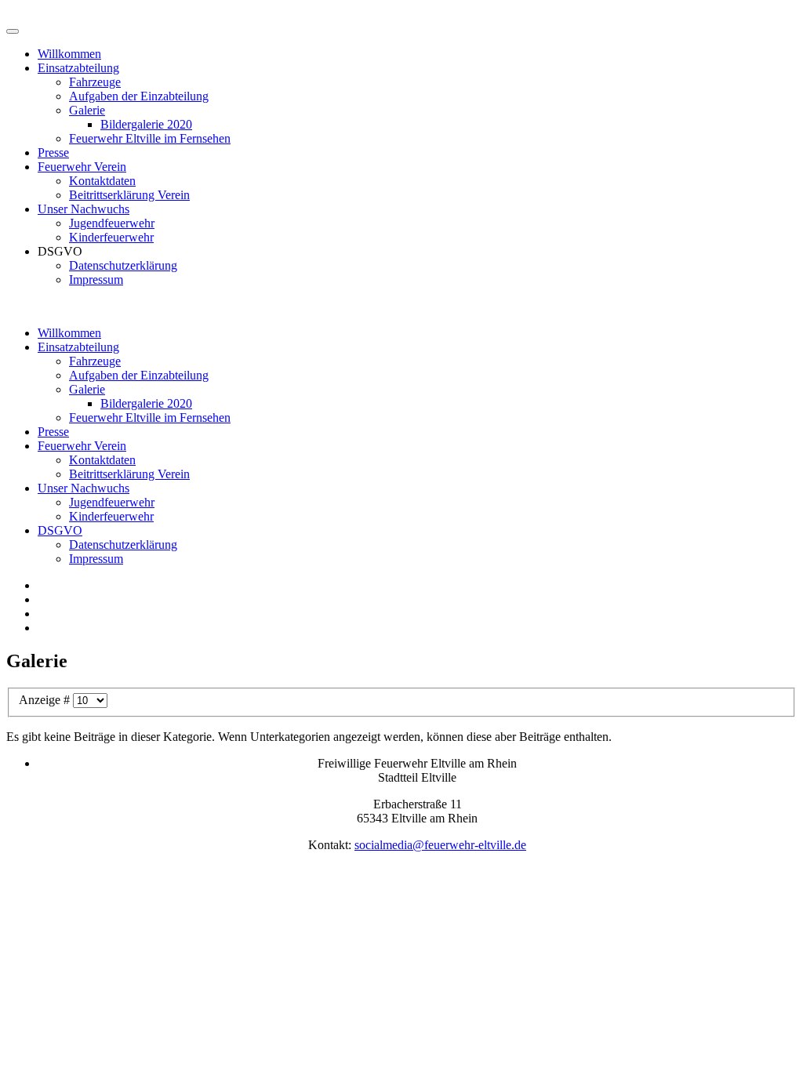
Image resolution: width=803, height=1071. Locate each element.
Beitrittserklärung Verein (129, 194)
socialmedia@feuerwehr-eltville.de (440, 844)
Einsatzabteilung (78, 67)
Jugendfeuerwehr (111, 223)
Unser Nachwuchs (83, 209)
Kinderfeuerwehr (111, 237)
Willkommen (69, 53)
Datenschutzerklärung (123, 265)
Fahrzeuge (95, 82)
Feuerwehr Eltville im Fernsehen (150, 138)
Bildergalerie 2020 (146, 124)
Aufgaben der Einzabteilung (139, 96)
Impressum (96, 279)
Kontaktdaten (102, 180)
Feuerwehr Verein (82, 166)
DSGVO (60, 530)
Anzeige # (46, 699)
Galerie (87, 110)
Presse (53, 152)
